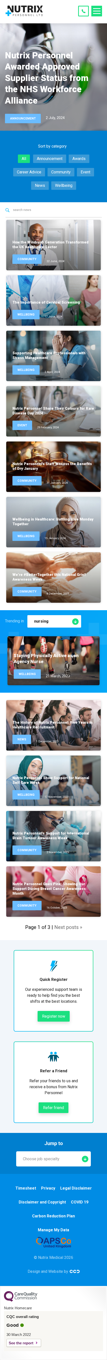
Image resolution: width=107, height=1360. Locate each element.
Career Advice (29, 172)
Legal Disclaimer (76, 1188)
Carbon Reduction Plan (53, 1216)
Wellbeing (63, 185)
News (40, 185)
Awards (79, 158)
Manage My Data (53, 1230)
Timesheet (25, 1188)
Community (61, 172)
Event (85, 172)
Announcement (49, 158)
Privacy (48, 1188)
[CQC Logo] (20, 1300)
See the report (21, 1343)
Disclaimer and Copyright (42, 1202)
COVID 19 (79, 1202)
